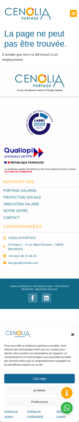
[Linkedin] (46, 298)
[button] (73, 334)
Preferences (39, 402)
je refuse (40, 390)
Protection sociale (22, 197)
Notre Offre (15, 211)
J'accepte (39, 378)
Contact (11, 217)
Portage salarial (20, 190)
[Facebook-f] (32, 298)
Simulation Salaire (21, 204)
